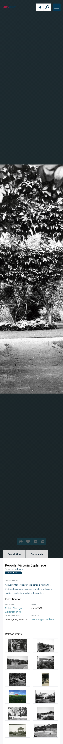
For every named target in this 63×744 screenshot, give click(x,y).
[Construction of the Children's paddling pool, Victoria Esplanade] (45, 730)
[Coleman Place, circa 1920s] (45, 696)
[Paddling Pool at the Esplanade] (45, 713)
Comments (37, 554)
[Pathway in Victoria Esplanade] (17, 679)
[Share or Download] (20, 541)
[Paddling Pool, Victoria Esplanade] (17, 662)
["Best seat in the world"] (17, 696)
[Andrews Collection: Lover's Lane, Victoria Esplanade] (45, 679)
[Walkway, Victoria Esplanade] (17, 713)
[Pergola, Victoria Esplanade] (17, 645)
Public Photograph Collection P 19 (15, 609)
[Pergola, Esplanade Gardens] (45, 662)
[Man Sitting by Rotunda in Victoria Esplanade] (17, 730)
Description (14, 554)
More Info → (13, 572)
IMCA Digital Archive (43, 619)
